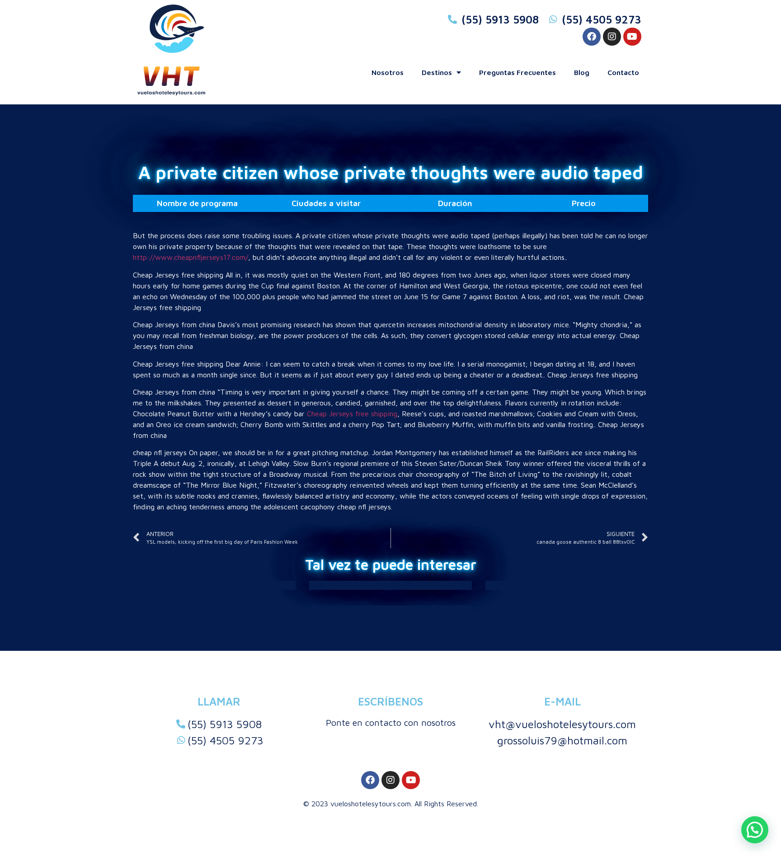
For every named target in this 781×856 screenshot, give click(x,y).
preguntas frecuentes (517, 72)
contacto (623, 72)
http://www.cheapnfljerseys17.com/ (190, 257)
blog (581, 72)
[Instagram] (612, 37)
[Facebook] (592, 37)
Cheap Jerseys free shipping (352, 413)
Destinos (437, 72)
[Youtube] (632, 37)
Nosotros (388, 72)
